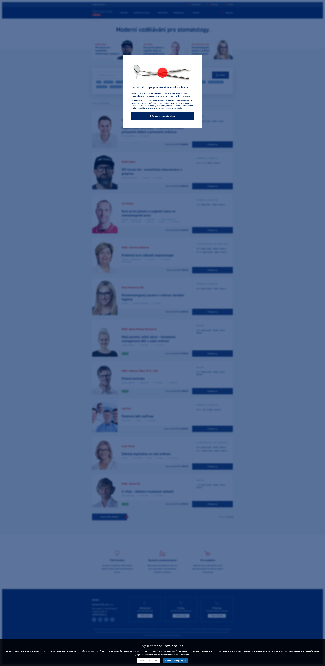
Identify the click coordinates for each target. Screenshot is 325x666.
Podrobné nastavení (148, 660)
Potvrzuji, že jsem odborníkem (162, 116)
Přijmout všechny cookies (175, 660)
